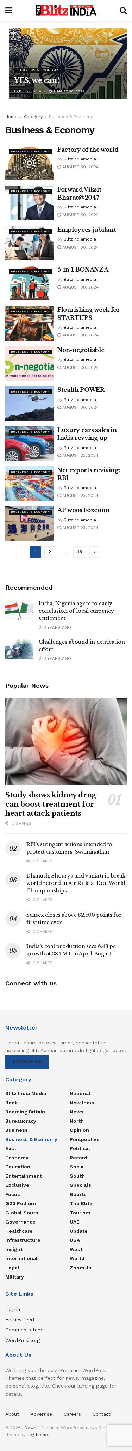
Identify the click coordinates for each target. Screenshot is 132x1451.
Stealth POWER (81, 389)
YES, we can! (36, 80)
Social (77, 1167)
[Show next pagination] (94, 552)
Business (16, 1130)
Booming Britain (25, 1112)
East (10, 1148)
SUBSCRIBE (27, 1061)
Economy (17, 1157)
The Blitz (81, 1203)
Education (17, 1167)
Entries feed (19, 1319)
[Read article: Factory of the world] (29, 163)
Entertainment (23, 1176)
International (21, 1258)
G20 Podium (20, 1203)
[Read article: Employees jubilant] (29, 243)
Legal (12, 1267)
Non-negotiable (81, 349)
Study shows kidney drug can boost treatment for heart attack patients (50, 804)
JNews (29, 1427)
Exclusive (17, 1185)
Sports (78, 1194)
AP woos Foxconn (83, 510)
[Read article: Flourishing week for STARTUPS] (29, 323)
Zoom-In (81, 1267)
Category (33, 116)
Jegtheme (37, 1434)
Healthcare (19, 1231)
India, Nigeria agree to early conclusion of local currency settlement (76, 610)
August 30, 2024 (68, 91)
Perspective (85, 1139)
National (80, 1093)
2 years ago (56, 627)
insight (14, 1249)
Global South (21, 1212)
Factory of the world (88, 149)
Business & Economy (37, 70)
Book (11, 1102)
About (12, 1414)
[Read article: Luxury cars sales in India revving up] (29, 443)
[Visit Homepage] (65, 11)
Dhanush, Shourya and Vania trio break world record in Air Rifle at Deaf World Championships (75, 883)
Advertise (41, 1414)
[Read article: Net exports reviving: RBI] (29, 483)
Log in (12, 1309)
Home (11, 116)
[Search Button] (123, 10)
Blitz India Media (25, 1093)
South (77, 1176)
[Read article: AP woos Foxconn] (29, 523)
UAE (75, 1222)
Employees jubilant (86, 229)
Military (14, 1277)
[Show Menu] (8, 10)
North (77, 1121)
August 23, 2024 (79, 455)
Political (80, 1148)
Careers (72, 1414)
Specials (80, 1185)
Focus (12, 1194)
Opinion (79, 1130)
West (76, 1249)
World (77, 1258)
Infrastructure (22, 1240)
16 (79, 551)
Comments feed (24, 1329)
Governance (20, 1222)
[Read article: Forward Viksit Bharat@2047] (29, 203)
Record (78, 1157)
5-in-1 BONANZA (82, 269)
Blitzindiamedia (32, 91)
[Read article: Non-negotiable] (29, 363)
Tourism (80, 1212)
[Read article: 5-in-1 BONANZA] (29, 283)
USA (75, 1240)
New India (82, 1102)
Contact (102, 1414)
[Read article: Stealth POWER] (29, 403)
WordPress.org (22, 1340)
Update (79, 1231)
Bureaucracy (20, 1121)
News (76, 1112)
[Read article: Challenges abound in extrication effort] (19, 648)
